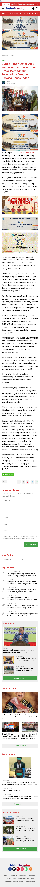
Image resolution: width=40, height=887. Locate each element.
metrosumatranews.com (23, 152)
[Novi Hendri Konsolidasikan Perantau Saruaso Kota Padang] (8, 660)
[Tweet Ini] (23, 482)
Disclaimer (32, 876)
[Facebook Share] (19, 482)
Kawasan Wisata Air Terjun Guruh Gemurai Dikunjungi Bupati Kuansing (26, 830)
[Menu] (3, 8)
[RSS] (30, 869)
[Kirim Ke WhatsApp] (36, 482)
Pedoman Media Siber (26, 878)
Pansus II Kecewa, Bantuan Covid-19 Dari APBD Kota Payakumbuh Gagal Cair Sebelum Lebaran (21, 591)
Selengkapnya (19, 678)
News (4, 60)
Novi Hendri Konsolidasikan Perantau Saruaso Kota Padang (26, 659)
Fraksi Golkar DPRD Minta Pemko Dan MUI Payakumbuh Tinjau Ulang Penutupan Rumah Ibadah (22, 607)
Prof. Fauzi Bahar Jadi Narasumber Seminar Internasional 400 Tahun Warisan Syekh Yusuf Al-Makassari (20, 717)
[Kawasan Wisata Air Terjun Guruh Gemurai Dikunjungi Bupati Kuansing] (8, 830)
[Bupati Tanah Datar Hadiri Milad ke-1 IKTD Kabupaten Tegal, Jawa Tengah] (20, 636)
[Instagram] (22, 869)
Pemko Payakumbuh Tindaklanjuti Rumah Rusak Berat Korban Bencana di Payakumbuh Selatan (26, 840)
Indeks (6, 876)
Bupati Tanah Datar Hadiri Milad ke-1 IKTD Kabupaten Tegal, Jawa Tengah (18, 651)
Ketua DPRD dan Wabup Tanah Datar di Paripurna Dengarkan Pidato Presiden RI (10, 736)
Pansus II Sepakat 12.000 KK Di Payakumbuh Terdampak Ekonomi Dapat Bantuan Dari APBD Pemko (22, 599)
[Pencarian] (37, 8)
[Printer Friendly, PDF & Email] (8, 474)
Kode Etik (22, 876)
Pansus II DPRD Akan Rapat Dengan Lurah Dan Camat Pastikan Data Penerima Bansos (22, 615)
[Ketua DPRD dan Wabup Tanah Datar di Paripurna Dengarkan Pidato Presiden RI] (10, 727)
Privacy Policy (11, 878)
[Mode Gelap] (33, 8)
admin (8, 82)
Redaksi (14, 876)
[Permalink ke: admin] (3, 82)
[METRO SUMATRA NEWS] (15, 8)
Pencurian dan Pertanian (11, 790)
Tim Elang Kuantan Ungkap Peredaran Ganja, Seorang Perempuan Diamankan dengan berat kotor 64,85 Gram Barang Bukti (21, 575)
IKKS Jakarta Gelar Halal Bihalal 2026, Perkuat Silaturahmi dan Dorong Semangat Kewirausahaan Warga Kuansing (26, 669)
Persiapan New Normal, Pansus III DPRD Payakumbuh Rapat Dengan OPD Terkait (22, 583)
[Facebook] (10, 869)
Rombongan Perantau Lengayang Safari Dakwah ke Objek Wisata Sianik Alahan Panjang (26, 819)
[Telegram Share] (32, 482)
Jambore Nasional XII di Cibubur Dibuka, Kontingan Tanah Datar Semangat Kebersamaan (29, 736)
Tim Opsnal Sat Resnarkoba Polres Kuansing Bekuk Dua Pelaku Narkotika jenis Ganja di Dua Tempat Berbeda (19, 783)
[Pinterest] (18, 869)
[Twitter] (14, 869)
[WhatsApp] (26, 869)
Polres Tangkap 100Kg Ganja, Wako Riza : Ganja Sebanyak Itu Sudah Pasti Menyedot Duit (20, 797)
